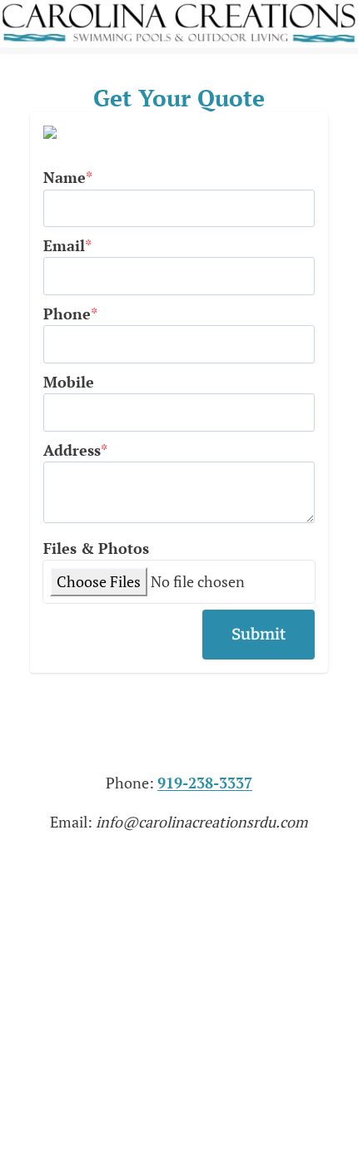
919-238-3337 (204, 783)
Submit (258, 634)
